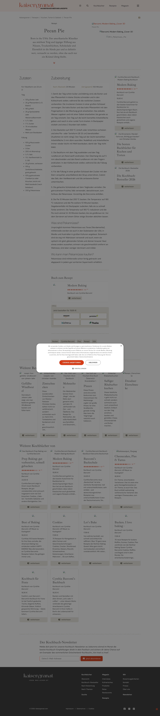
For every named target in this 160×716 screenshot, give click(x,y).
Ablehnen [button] (93, 362)
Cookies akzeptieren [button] (72, 362)
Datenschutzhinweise (86, 357)
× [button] (121, 346)
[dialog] (80, 358)
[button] (80, 368)
